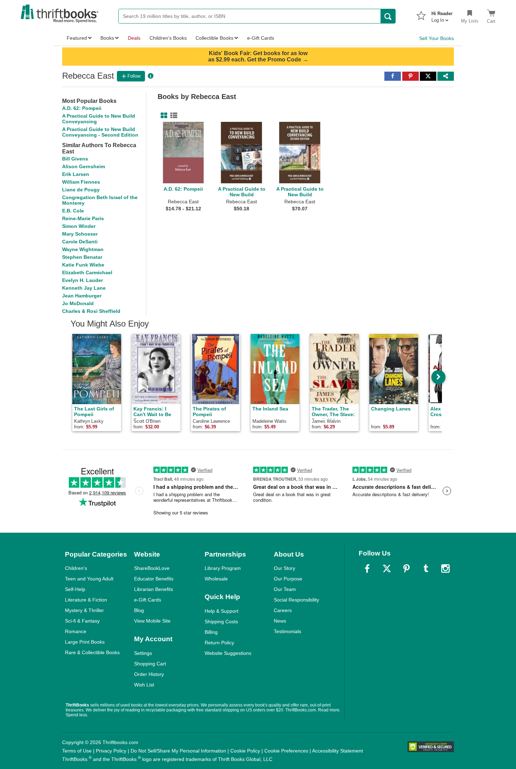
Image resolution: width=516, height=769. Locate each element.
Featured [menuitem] (77, 38)
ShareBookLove (152, 568)
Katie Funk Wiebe (83, 265)
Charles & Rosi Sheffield (91, 311)
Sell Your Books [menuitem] (436, 38)
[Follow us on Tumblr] (425, 568)
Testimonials (287, 631)
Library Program (223, 568)
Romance (75, 631)
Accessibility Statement (337, 751)
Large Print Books (85, 642)
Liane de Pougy (81, 189)
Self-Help (75, 589)
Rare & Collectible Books (92, 652)
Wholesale (216, 578)
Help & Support (221, 611)
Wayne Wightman (83, 249)
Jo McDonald (78, 303)
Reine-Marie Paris (83, 218)
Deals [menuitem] (134, 38)
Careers (283, 610)
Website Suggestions (228, 653)
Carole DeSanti (80, 241)
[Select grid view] (162, 115)
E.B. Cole (73, 210)
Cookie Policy (245, 751)
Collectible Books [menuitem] (214, 38)
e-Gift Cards (147, 600)
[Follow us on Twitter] (386, 568)
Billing (211, 632)
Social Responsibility (296, 600)
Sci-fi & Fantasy (82, 621)
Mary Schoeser (80, 234)
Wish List (144, 685)
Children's (76, 568)
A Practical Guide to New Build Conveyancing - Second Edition (100, 132)
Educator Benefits (153, 578)
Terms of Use (77, 751)
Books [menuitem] (107, 38)
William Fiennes (81, 182)
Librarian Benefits (153, 589)
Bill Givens (75, 159)
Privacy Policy (111, 751)
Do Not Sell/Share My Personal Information (178, 751)
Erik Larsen (75, 174)
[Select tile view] (172, 115)
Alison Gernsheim (83, 166)
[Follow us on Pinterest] (406, 568)
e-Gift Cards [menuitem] (260, 38)
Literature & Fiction (86, 600)
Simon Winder (78, 226)
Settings (143, 653)
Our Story (284, 568)
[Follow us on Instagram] (445, 568)
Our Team (285, 589)
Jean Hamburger (81, 295)
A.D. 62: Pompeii (81, 108)
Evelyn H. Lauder (82, 280)
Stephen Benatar (82, 257)
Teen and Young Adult (89, 578)
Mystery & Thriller (84, 610)
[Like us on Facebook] (367, 568)
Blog (139, 610)
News (280, 621)
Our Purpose (288, 578)
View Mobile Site (152, 621)
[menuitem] (441, 15)
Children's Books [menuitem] (168, 38)
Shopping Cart (150, 663)
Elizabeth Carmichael (87, 272)
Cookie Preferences (286, 751)
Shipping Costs (221, 621)
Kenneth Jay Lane (84, 288)
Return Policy (219, 642)
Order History (149, 674)
